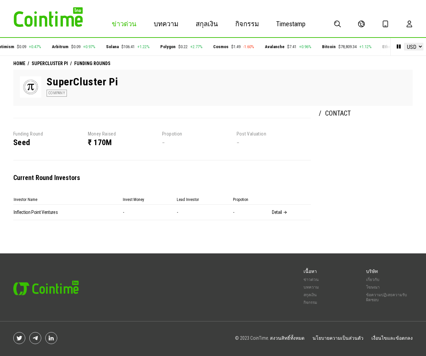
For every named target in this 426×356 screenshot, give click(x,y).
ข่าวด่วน (124, 24)
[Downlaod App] (385, 24)
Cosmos (219, 46)
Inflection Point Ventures (36, 212)
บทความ (166, 24)
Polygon (166, 46)
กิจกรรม (247, 24)
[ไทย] (361, 24)
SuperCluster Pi (50, 63)
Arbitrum (58, 46)
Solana (110, 46)
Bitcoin (327, 46)
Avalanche (273, 46)
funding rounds (92, 63)
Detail (277, 212)
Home (19, 63)
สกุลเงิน (207, 24)
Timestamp (291, 24)
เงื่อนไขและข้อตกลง (392, 338)
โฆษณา (373, 287)
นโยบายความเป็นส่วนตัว (338, 338)
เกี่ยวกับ (372, 279)
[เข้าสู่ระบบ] (409, 24)
